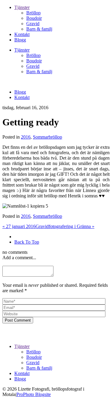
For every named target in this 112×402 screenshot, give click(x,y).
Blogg (20, 39)
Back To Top (26, 241)
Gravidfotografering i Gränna (65, 226)
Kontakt (22, 34)
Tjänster (22, 7)
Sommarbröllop (47, 137)
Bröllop (33, 12)
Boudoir (34, 18)
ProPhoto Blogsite (33, 394)
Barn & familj (39, 29)
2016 (25, 137)
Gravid (32, 23)
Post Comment (18, 320)
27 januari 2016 (19, 226)
